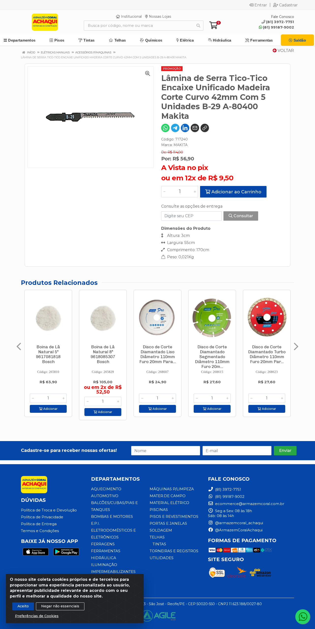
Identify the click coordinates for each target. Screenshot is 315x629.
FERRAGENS (103, 544)
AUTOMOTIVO (104, 495)
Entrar (260, 5)
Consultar (243, 216)
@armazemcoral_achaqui (238, 523)
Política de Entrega (39, 524)
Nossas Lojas (159, 16)
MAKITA (180, 145)
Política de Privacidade (42, 517)
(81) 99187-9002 (278, 27)
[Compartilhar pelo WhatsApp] (165, 128)
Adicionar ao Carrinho (235, 192)
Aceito (23, 606)
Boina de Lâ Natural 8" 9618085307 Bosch (103, 354)
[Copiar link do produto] (205, 128)
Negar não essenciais (60, 606)
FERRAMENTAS (105, 551)
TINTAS (159, 544)
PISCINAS (159, 509)
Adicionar (50, 409)
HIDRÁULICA (103, 557)
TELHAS (157, 537)
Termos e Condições (40, 530)
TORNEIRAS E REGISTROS (174, 551)
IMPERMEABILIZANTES (113, 571)
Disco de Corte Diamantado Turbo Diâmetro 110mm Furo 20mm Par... (267, 354)
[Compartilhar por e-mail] (195, 128)
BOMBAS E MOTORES (112, 516)
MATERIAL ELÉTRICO (169, 502)
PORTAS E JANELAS (168, 523)
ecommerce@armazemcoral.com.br (249, 503)
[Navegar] (19, 346)
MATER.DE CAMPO (168, 495)
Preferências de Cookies (37, 616)
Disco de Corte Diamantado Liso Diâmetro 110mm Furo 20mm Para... (157, 354)
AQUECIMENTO (106, 489)
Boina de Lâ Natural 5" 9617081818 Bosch (48, 354)
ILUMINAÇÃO (104, 564)
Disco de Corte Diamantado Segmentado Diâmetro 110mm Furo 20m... (212, 356)
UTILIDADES (161, 557)
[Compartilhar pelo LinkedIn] (185, 128)
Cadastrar (288, 5)
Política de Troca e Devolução (49, 510)
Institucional (131, 16)
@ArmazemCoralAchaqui (238, 530)
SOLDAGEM (161, 530)
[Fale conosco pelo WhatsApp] (302, 616)
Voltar (285, 50)
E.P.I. (95, 523)
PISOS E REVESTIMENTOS (174, 516)
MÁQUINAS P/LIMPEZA (172, 489)
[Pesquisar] (198, 25)
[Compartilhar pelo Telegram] (175, 128)
